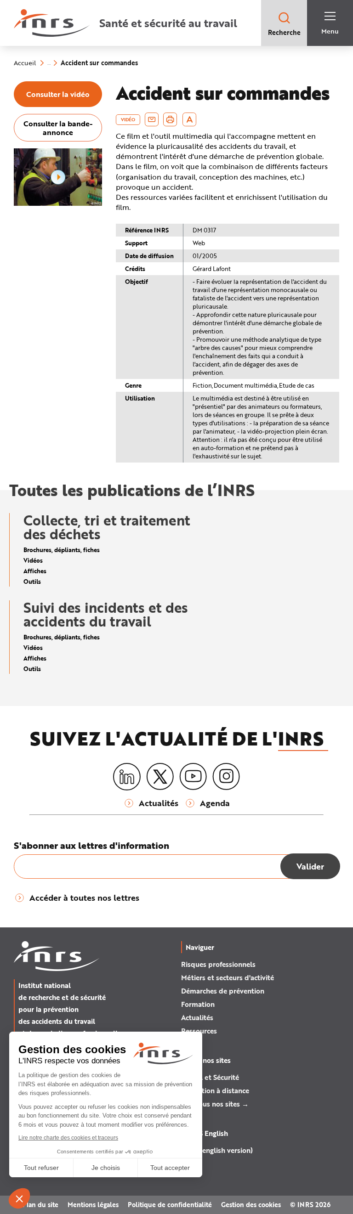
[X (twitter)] (160, 776)
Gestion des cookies (251, 1204)
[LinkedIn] (127, 776)
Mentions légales (93, 1204)
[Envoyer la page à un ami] (152, 119)
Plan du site (40, 1204)
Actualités (197, 1017)
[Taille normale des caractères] (189, 119)
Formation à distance (215, 1090)
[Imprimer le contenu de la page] (170, 119)
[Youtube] (193, 776)
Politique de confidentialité (170, 1204)
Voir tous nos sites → (215, 1104)
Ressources (199, 1031)
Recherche (284, 32)
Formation (198, 1004)
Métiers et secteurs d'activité (227, 977)
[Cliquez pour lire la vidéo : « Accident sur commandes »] (58, 203)
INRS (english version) (217, 1150)
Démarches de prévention (222, 991)
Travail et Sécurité (210, 1077)
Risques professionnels (218, 964)
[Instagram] (226, 776)
